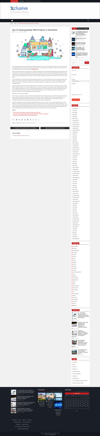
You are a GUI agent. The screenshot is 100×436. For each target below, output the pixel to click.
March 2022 (75, 213)
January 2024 (75, 169)
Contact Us (75, 362)
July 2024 (75, 157)
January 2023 (75, 193)
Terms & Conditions (77, 373)
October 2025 (75, 128)
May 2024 (75, 161)
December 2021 (76, 218)
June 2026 (75, 112)
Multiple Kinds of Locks (81, 38)
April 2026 (75, 116)
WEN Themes (53, 434)
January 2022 (75, 217)
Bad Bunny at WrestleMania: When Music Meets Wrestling (25, 115)
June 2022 (75, 207)
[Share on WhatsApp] (25, 120)
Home (74, 364)
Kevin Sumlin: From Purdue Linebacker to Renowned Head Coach (27, 112)
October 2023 (75, 175)
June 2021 (75, 230)
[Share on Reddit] (30, 120)
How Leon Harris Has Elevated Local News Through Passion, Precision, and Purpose (30, 113)
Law (74, 273)
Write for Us (75, 369)
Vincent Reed (22, 31)
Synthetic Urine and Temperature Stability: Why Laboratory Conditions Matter (83, 325)
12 (73, 401)
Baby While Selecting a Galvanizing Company (81, 43)
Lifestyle (74, 275)
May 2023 (75, 185)
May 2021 (75, 232)
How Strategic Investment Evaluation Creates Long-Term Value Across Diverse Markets (80, 343)
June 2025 (75, 136)
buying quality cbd (21, 122)
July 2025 (75, 134)
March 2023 (75, 189)
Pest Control (75, 287)
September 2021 (76, 224)
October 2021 (75, 222)
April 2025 (75, 140)
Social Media (75, 293)
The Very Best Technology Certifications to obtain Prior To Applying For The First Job (82, 54)
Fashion (74, 254)
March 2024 (75, 165)
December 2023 (76, 171)
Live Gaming (75, 277)
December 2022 (76, 195)
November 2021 (76, 220)
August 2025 (75, 132)
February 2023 (76, 191)
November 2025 (76, 126)
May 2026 (75, 114)
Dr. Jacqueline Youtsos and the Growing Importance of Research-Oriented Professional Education (82, 33)
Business (75, 248)
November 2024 (76, 149)
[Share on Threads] (36, 120)
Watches (75, 305)
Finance (74, 256)
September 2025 (76, 130)
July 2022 (75, 205)
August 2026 (75, 108)
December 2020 (76, 238)
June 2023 (75, 183)
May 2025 (75, 138)
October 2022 (75, 199)
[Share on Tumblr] (33, 120)
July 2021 (75, 228)
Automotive (75, 246)
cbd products (27, 122)
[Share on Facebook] (16, 120)
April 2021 (75, 234)
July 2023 (75, 181)
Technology (75, 299)
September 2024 (76, 153)
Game (74, 260)
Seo (74, 291)
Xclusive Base (19, 12)
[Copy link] (39, 120)
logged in (19, 135)
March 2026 (75, 118)
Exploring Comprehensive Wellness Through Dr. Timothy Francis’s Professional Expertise (80, 333)
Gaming (74, 262)
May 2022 (75, 209)
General (74, 266)
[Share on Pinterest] (28, 120)
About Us (74, 366)
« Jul (77, 410)
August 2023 (75, 179)
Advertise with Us (76, 371)
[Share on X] (19, 120)
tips (35, 122)
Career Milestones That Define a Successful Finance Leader (83, 351)
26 (73, 405)
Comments (85, 28)
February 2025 (76, 143)
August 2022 (75, 203)
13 (76, 401)
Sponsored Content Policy (78, 383)
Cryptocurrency (76, 250)
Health (74, 270)
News (15, 122)
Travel (74, 303)
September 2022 (76, 201)
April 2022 (75, 211)
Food (74, 258)
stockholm (32, 122)
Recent (79, 28)
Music (74, 281)
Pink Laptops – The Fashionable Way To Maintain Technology (80, 48)
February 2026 (76, 120)
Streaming (75, 297)
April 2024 (75, 163)
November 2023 (76, 173)
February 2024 (76, 167)
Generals (75, 268)
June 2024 (75, 159)
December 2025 (76, 124)
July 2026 (75, 110)
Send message (76, 99)
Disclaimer (75, 376)
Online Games (76, 285)
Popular (74, 28)
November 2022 (76, 197)
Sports (74, 295)
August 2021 (75, 226)
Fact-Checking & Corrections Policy (80, 380)
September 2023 (76, 177)
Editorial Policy (76, 378)
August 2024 (75, 155)
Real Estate (75, 289)
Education (75, 252)
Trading (74, 301)
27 (76, 405)
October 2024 (75, 151)
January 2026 (75, 122)
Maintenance (75, 279)
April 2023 (75, 187)
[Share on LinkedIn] (22, 120)
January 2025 (75, 145)
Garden (74, 264)
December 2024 (76, 147)
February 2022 (76, 215)
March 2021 (75, 236)
